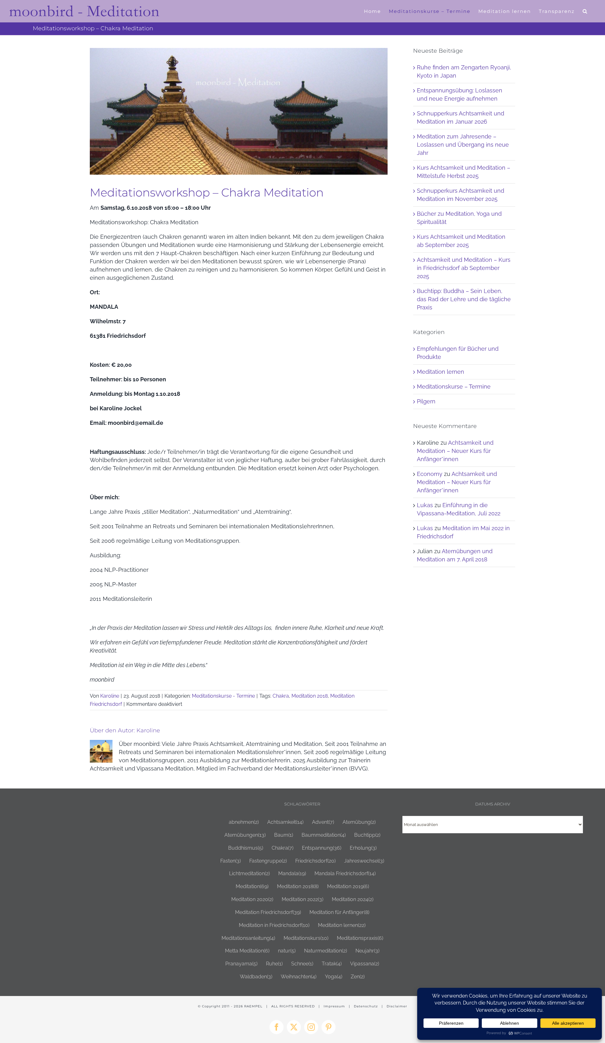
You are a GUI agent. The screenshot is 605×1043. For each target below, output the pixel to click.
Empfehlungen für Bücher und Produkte (457, 352)
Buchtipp (367, 835)
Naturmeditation (325, 951)
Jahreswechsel (364, 861)
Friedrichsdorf (315, 861)
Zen (358, 977)
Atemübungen (245, 835)
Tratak (332, 964)
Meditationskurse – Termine (454, 386)
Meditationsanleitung (248, 938)
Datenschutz (366, 1006)
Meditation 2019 (348, 886)
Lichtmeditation (249, 873)
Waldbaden (256, 977)
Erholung (363, 848)
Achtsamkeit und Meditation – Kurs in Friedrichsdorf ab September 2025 (463, 267)
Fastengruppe (268, 861)
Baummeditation (324, 835)
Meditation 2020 (252, 899)
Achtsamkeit (285, 822)
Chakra (281, 696)
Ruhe (274, 964)
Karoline (109, 696)
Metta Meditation (247, 951)
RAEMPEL (253, 1006)
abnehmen (244, 822)
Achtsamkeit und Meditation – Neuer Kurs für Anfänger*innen (455, 450)
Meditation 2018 (309, 696)
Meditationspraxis (360, 938)
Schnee (302, 964)
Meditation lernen (440, 371)
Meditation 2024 (352, 899)
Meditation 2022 (302, 899)
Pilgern (426, 401)
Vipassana (364, 964)
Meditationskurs (306, 938)
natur (287, 951)
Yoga (333, 977)
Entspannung (321, 848)
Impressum (334, 1006)
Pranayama (241, 964)
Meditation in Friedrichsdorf (274, 925)
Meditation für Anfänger (339, 912)
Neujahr (367, 951)
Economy (429, 474)
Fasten (230, 861)
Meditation (252, 886)
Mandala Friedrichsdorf (345, 873)
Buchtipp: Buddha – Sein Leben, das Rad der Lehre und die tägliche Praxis (464, 299)
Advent (323, 822)
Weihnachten (298, 977)
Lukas (425, 505)
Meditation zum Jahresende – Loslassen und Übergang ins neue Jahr (463, 144)
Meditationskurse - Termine (223, 696)
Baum (283, 835)
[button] (585, 11)
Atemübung (359, 822)
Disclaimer (397, 1006)
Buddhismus (245, 848)
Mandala (292, 873)
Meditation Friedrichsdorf (268, 912)
